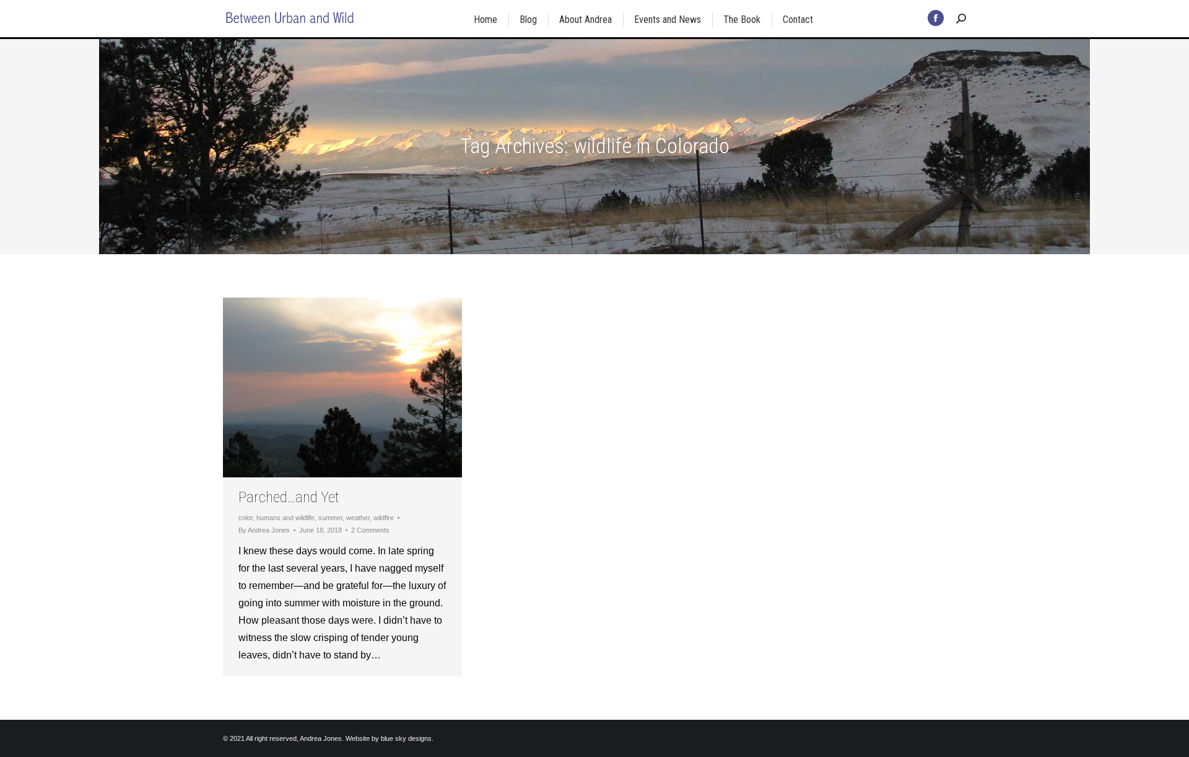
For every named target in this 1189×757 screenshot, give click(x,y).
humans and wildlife (285, 517)
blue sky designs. (407, 738)
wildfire (383, 517)
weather (358, 517)
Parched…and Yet (288, 497)
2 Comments (370, 530)
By (264, 530)
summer (330, 517)
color (245, 517)
